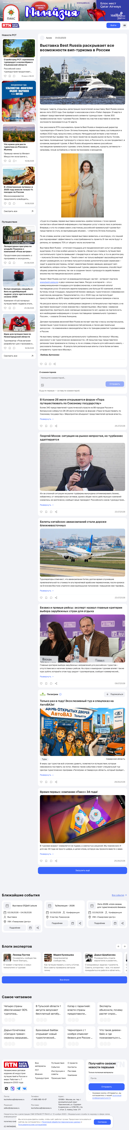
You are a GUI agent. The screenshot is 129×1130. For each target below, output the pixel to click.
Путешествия (9, 221)
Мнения (38, 1074)
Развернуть (45, 419)
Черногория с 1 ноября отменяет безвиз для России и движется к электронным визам (80, 1037)
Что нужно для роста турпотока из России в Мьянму (15, 147)
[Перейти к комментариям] (50, 364)
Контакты (72, 1067)
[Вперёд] (124, 946)
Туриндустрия (42, 1078)
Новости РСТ (9, 35)
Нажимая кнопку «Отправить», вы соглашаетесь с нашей (106, 1094)
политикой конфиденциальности (106, 1096)
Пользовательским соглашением (32, 1124)
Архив (49, 37)
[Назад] (118, 946)
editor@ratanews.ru (11, 1108)
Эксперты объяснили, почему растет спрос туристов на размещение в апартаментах (111, 1015)
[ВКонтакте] (24, 1088)
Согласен (102, 1122)
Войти (113, 25)
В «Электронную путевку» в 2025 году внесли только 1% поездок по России (18, 190)
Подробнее (14, 927)
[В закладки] (45, 364)
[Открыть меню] (124, 25)
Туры (44, 759)
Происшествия (58, 1078)
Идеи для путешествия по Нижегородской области (17, 335)
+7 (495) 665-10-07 (38, 1099)
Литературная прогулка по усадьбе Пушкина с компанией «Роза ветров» (18, 249)
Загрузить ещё (82, 870)
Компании (72, 1075)
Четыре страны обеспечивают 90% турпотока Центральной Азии (15, 1011)
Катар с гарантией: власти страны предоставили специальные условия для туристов (79, 1015)
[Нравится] (41, 364)
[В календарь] (30, 928)
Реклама (72, 1071)
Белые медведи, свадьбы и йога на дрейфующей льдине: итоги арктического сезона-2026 (18, 293)
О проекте (72, 1063)
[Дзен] (6, 1088)
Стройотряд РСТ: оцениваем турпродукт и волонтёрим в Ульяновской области (19, 62)
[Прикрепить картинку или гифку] (42, 385)
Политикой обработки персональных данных (61, 1122)
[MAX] (12, 1088)
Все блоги (64, 979)
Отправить (106, 1086)
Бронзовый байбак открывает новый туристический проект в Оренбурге (48, 1035)
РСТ (37, 1070)
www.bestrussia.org (49, 282)
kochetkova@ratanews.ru (14, 1099)
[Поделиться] (54, 364)
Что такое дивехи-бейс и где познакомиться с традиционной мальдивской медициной (110, 1039)
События (55, 1067)
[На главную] (11, 25)
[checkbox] (90, 1093)
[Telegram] (18, 1088)
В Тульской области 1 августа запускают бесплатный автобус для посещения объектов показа (48, 1013)
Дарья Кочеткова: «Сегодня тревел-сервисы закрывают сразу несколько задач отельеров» (16, 1037)
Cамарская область (115, 759)
